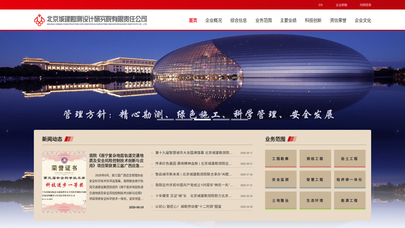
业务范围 (263, 20)
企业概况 (213, 20)
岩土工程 (349, 158)
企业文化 (363, 20)
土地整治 (281, 200)
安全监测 (281, 179)
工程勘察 (281, 158)
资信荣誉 (338, 20)
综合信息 (238, 20)
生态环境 (315, 200)
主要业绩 (288, 20)
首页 (193, 20)
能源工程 (349, 200)
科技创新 (313, 20)
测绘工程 (315, 158)
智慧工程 (315, 179)
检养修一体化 (350, 179)
